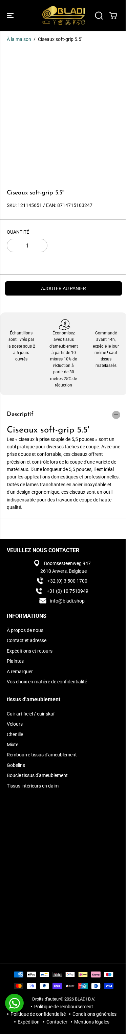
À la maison (19, 39)
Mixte (12, 744)
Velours (15, 724)
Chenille (15, 734)
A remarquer (20, 671)
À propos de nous (25, 630)
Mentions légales (91, 1022)
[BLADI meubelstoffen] (63, 15)
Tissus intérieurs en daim (33, 786)
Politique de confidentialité (38, 1014)
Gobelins (16, 765)
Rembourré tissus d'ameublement (42, 754)
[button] (11, 15)
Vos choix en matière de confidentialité (47, 681)
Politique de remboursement (63, 1006)
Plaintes (15, 661)
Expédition (29, 1022)
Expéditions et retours (29, 651)
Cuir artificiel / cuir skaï (30, 713)
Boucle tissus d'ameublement (37, 775)
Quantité (18, 232)
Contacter (56, 1022)
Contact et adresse (26, 640)
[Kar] (113, 15)
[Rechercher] (99, 15)
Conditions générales (94, 1014)
